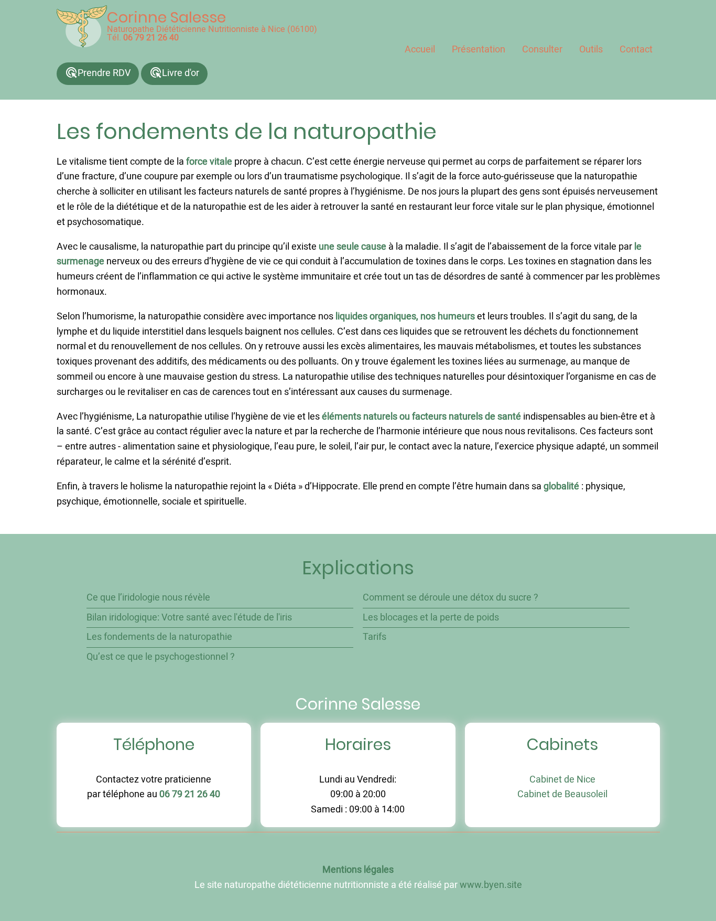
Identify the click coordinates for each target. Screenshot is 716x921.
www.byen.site (491, 885)
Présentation (478, 49)
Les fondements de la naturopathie (159, 637)
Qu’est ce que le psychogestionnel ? (160, 657)
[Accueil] (82, 26)
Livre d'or (174, 73)
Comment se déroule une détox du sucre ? (450, 598)
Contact (636, 49)
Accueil (420, 49)
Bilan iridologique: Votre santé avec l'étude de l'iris (189, 618)
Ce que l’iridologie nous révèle (148, 598)
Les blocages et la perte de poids (431, 618)
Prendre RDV (98, 73)
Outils (591, 49)
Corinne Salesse (166, 17)
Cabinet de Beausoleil (562, 794)
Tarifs (374, 637)
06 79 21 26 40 (151, 37)
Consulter (542, 49)
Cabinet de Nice (562, 780)
